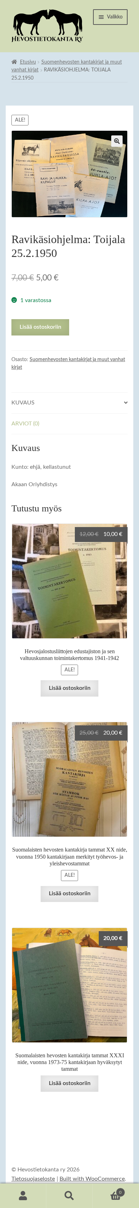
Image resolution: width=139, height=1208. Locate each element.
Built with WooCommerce (92, 1179)
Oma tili (23, 1196)
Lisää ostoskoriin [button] (70, 688)
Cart (107, 1189)
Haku (69, 1196)
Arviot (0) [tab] (25, 423)
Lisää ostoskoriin (40, 327)
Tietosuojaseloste (33, 1179)
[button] (117, 141)
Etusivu (28, 62)
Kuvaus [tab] (23, 403)
